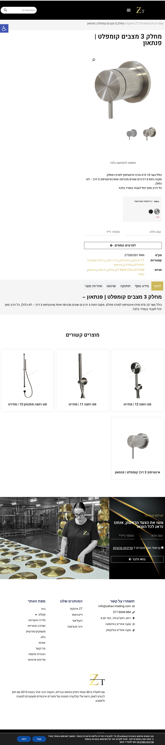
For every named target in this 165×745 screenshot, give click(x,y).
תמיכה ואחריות (36, 626)
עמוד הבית (157, 23)
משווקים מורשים (35, 631)
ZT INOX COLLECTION (130, 270)
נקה (157, 217)
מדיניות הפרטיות (145, 742)
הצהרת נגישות (37, 654)
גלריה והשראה (36, 620)
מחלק (111, 270)
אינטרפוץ (125, 260)
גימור (156, 201)
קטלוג (42, 614)
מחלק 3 (127, 265)
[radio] (157, 211)
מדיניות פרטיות (123, 548)
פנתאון (118, 265)
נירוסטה (102, 270)
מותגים (145, 23)
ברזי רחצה (112, 260)
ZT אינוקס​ (132, 23)
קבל (39, 739)
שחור (141, 274)
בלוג (43, 637)
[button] (4, 28)
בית (43, 609)
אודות (42, 643)
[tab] (157, 286)
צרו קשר (40, 648)
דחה (24, 739)
